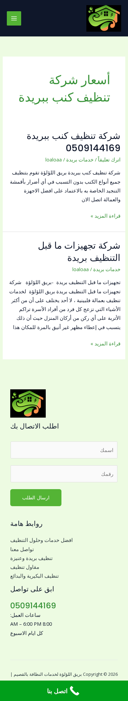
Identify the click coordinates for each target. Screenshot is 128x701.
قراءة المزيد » (105, 215)
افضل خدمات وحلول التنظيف (41, 539)
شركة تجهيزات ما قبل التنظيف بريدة (79, 251)
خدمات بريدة (80, 159)
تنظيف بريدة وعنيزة (31, 558)
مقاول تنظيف (24, 566)
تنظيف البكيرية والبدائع (34, 575)
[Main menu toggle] (14, 18)
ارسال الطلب (35, 497)
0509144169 (33, 605)
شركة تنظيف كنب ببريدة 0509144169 (73, 142)
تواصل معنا (22, 549)
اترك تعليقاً (109, 159)
